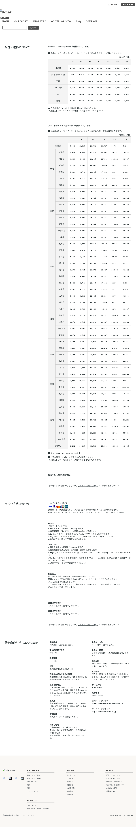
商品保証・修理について (115, 785)
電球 (28, 785)
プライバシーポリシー (29, 815)
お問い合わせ (32, 805)
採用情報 (70, 794)
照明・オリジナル (33, 775)
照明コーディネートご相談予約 (38, 809)
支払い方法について (113, 778)
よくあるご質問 (111, 788)
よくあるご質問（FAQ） (88, 486)
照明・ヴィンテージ (34, 778)
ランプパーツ (32, 782)
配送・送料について (113, 775)
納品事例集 (71, 788)
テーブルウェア (32, 791)
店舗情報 (70, 785)
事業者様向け (111, 791)
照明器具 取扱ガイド (114, 782)
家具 (28, 788)
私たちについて (72, 775)
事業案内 (70, 782)
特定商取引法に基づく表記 (11, 815)
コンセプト (71, 778)
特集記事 (70, 791)
